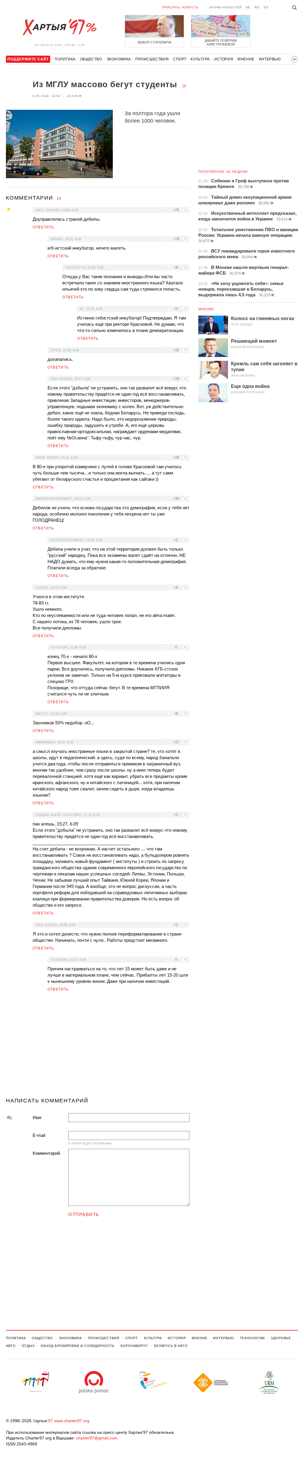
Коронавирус (134, 1346)
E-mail (39, 1135)
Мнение (246, 59)
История (223, 59)
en (266, 7)
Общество (91, 59)
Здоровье (281, 1338)
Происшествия (152, 59)
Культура (200, 59)
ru (257, 7)
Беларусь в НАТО (171, 1346)
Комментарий (46, 1153)
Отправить (83, 1214)
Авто (11, 1346)
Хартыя (59, 27)
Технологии (252, 1338)
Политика (65, 59)
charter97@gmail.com (97, 1438)
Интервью (270, 59)
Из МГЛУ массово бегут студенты (106, 84)
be (248, 7)
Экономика (119, 59)
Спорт (179, 59)
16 (184, 86)
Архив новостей (225, 7)
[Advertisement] (97, 1047)
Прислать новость (180, 7)
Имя (37, 1117)
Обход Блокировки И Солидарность (78, 1346)
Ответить (43, 227)
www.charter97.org (71, 1420)
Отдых (28, 1346)
